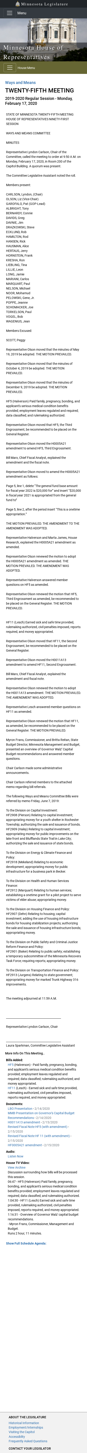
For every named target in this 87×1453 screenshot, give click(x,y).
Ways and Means (20, 82)
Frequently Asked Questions (28, 1441)
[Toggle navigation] (9, 13)
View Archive (16, 1167)
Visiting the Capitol (22, 1432)
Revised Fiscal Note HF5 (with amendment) (38, 1127)
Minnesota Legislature (44, 3)
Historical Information (24, 1423)
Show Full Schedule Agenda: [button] (26, 1243)
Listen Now (15, 1156)
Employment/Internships (26, 1427)
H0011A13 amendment (24, 1122)
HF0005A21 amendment (25, 1145)
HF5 (11, 1065)
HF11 (12, 1088)
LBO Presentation (20, 1108)
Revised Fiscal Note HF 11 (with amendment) (39, 1136)
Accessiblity (17, 1436)
